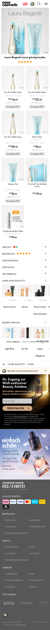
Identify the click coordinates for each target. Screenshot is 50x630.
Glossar (34, 553)
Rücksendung (38, 526)
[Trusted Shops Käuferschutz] (5, 615)
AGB (32, 574)
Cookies (10, 586)
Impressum (11, 574)
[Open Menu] (10, 4)
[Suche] (39, 4)
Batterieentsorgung (17, 560)
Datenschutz (37, 580)
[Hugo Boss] (9, 603)
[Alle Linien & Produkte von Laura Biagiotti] (25, 13)
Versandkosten (19, 624)
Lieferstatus (12, 547)
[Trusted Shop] (32, 4)
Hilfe (32, 547)
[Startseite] (3, 364)
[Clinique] (26, 603)
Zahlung (11, 526)
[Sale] (25, 4)
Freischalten (15, 408)
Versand (10, 520)
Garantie (35, 520)
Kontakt (10, 553)
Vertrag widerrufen (17, 533)
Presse (33, 586)
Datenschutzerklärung (20, 416)
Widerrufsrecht (14, 580)
